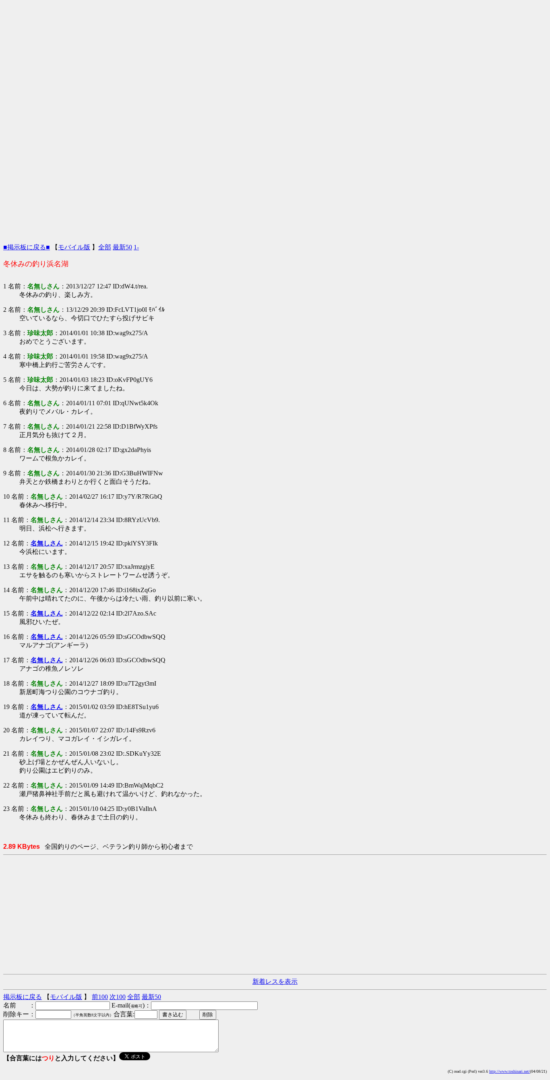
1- (136, 247)
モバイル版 (74, 247)
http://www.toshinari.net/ (509, 1071)
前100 (100, 996)
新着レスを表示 (275, 981)
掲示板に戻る (22, 996)
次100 (118, 996)
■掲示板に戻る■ (26, 247)
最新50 (122, 247)
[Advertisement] (275, 59)
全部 (104, 247)
